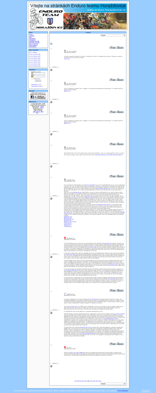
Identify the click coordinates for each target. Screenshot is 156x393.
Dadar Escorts (67, 220)
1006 (99, 381)
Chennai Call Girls (120, 313)
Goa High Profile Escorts (72, 270)
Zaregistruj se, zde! (36, 84)
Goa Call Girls (111, 278)
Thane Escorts (67, 223)
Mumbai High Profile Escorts (103, 188)
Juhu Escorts (67, 225)
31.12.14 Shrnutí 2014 (34, 58)
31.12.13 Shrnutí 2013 (34, 60)
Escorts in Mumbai (90, 185)
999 (80, 381)
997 (76, 381)
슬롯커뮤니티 (67, 91)
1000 (82, 381)
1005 (96, 381)
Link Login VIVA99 (78, 352)
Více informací (123, 391)
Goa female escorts (112, 264)
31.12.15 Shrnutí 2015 (34, 56)
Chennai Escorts (94, 299)
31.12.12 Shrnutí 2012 (34, 62)
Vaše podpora (33, 45)
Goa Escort (91, 247)
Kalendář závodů (34, 41)
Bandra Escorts (68, 218)
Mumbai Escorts (77, 192)
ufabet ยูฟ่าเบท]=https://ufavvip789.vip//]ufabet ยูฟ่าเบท (109, 154)
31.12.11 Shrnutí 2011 (34, 64)
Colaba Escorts (68, 226)
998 (78, 381)
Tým (30, 37)
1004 (94, 381)
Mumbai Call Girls (89, 197)
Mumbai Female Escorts (104, 204)
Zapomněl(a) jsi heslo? (37, 86)
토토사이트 (66, 59)
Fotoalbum (32, 38)
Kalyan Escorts (68, 224)
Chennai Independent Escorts (110, 318)
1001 (85, 381)
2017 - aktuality (33, 52)
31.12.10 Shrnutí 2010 (34, 66)
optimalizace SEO (38, 111)
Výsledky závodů (34, 42)
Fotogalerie (32, 40)
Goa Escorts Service (71, 254)
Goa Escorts (108, 243)
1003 (91, 381)
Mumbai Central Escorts (70, 221)
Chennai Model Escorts (88, 333)
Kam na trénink (33, 44)
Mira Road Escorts (68, 219)
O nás (31, 34)
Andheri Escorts (68, 216)
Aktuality (31, 36)
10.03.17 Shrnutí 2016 (34, 54)
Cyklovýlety (32, 46)
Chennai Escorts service (85, 327)
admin (42, 106)
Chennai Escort (74, 306)
